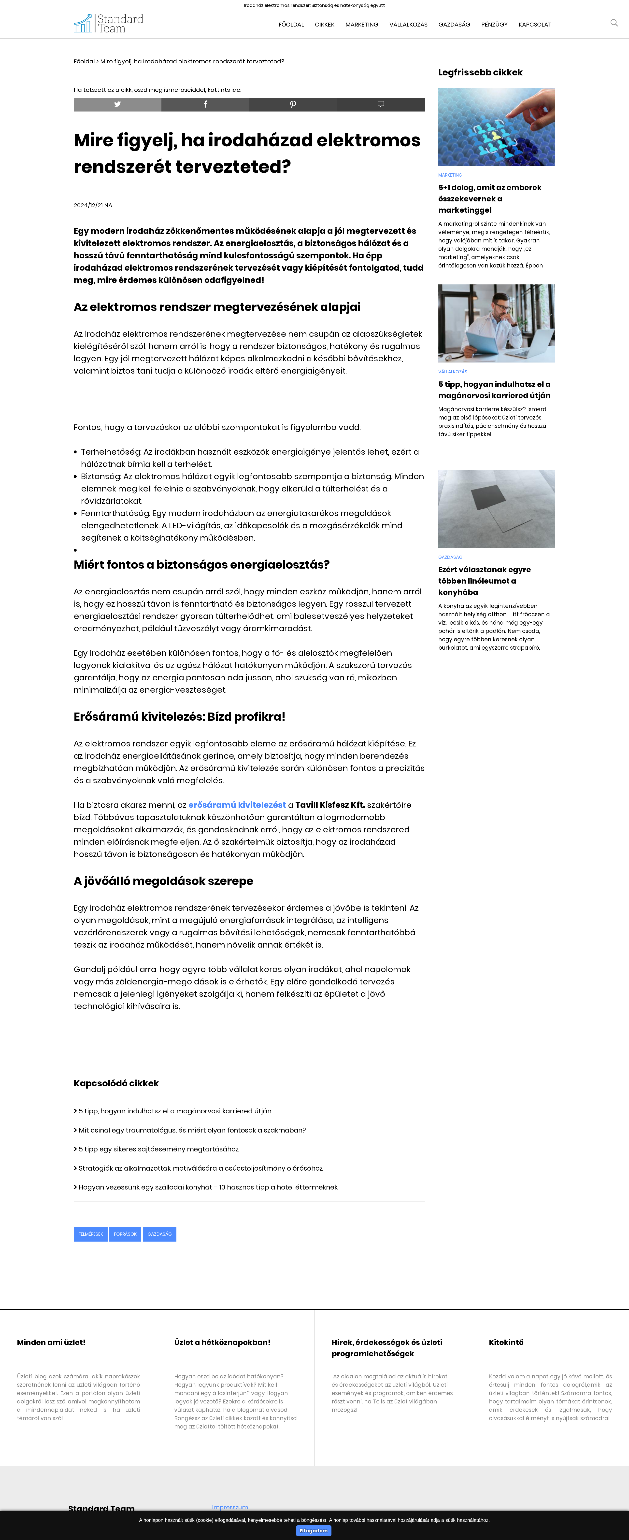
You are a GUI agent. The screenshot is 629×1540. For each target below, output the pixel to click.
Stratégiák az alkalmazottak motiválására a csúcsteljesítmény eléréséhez (201, 1168)
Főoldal (291, 24)
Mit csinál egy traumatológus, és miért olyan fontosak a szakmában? (192, 1130)
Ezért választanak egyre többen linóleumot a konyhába (484, 581)
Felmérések (91, 1234)
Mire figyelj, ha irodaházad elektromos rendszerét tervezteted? (192, 61)
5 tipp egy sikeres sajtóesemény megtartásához (159, 1149)
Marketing (361, 24)
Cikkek (324, 24)
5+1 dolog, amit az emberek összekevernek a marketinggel (490, 198)
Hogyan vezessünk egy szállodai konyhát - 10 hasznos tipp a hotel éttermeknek (208, 1187)
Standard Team (102, 1509)
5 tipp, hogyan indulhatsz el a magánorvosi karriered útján (175, 1111)
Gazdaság (454, 24)
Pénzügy (494, 24)
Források (125, 1234)
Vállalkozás (408, 24)
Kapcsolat (535, 24)
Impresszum (230, 1507)
